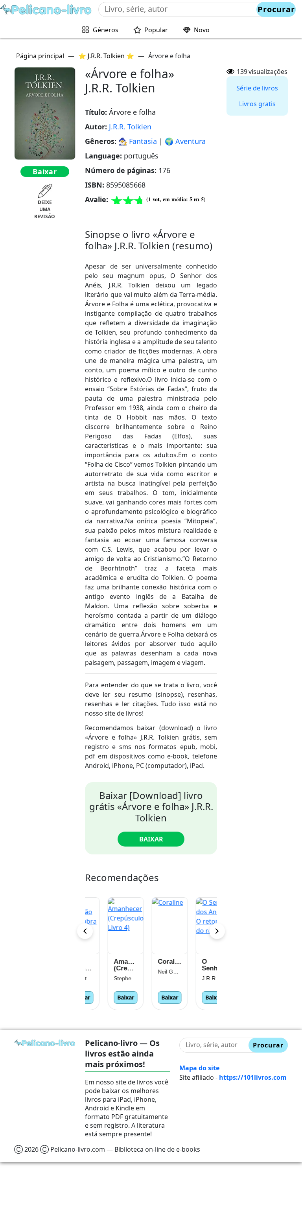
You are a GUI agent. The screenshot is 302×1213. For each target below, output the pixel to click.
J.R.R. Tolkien (130, 126)
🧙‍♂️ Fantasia (137, 141)
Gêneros (105, 30)
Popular (156, 30)
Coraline (151, 961)
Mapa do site (199, 1068)
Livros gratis (257, 103)
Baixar (45, 171)
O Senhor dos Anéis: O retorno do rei (194, 965)
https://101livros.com (253, 1077)
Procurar (276, 9)
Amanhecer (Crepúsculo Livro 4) (107, 965)
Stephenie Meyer (107, 978)
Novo (202, 30)
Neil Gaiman (151, 971)
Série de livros (257, 88)
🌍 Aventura (185, 141)
